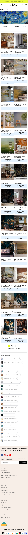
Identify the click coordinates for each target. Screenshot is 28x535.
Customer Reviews (5, 490)
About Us (3, 498)
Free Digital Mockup (5, 494)
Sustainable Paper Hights (6, 507)
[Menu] (1, 4)
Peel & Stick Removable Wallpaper (9, 475)
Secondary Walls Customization (8, 492)
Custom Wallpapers (5, 477)
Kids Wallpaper (4, 473)
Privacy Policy (4, 519)
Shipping (3, 514)
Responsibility (4, 500)
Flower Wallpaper (5, 468)
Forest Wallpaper (5, 470)
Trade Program (4, 505)
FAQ (2, 483)
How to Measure (4, 487)
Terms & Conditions (5, 517)
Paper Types (3, 485)
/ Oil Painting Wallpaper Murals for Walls (12, 8)
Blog (2, 504)
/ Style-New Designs (4, 9)
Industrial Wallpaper (5, 472)
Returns (2, 515)
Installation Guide (5, 488)
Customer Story (4, 509)
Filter (3, 29)
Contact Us (3, 502)
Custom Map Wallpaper (6, 479)
